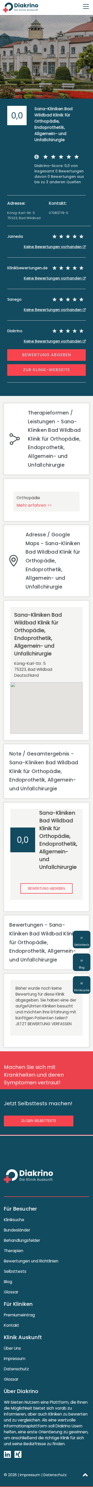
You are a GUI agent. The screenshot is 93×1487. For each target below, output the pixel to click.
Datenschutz (16, 1369)
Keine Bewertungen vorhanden (53, 246)
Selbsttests (15, 1271)
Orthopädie (28, 498)
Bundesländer (17, 1230)
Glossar (11, 1292)
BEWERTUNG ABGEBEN (46, 355)
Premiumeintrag (19, 1315)
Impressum (14, 1358)
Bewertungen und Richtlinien (31, 1261)
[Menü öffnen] (86, 4)
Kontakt (11, 1325)
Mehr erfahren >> (34, 505)
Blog (8, 1281)
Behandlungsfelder (22, 1240)
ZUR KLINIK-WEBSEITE (46, 370)
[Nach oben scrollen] (85, 1474)
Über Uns (12, 1348)
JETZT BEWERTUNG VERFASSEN (44, 1024)
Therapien (13, 1250)
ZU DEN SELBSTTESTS (38, 1120)
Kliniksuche (14, 1219)
